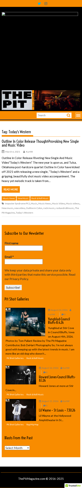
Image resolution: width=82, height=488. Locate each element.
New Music (23, 198)
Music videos (73, 203)
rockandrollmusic (65, 208)
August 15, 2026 (50, 401)
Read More (11, 189)
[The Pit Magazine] (41, 108)
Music (34, 203)
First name (11, 243)
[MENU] (78, 115)
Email (9, 256)
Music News (9, 198)
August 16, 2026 (50, 367)
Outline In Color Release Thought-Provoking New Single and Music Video (40, 143)
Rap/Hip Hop (32, 424)
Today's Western (24, 212)
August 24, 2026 (59, 310)
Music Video (58, 203)
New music (7, 208)
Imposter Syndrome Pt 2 (17, 203)
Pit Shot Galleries (17, 299)
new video (19, 208)
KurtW (29, 151)
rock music (49, 208)
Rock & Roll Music (40, 198)
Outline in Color (34, 208)
